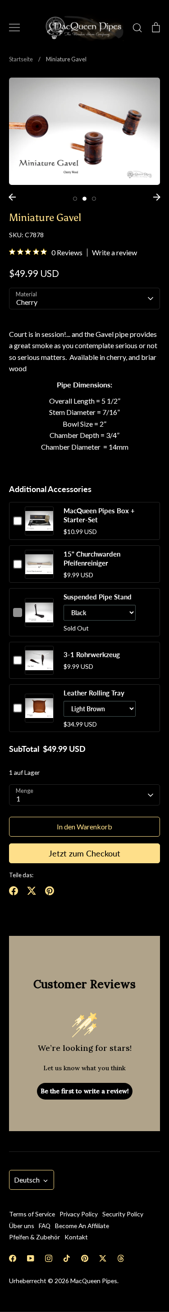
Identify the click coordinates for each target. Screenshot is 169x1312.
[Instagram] (49, 1258)
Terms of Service (32, 1214)
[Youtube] (31, 1258)
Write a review (114, 253)
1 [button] (75, 199)
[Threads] (121, 1258)
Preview (39, 530)
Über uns (21, 1225)
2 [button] (84, 199)
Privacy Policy (78, 1214)
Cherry (26, 302)
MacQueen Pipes (93, 1280)
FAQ (44, 1225)
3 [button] (94, 199)
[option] (84, 131)
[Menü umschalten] (14, 27)
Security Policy (122, 1214)
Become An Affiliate (82, 1225)
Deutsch (27, 1179)
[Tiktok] (67, 1258)
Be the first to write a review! (85, 1091)
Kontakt (76, 1237)
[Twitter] (103, 1258)
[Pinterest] (85, 1258)
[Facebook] (13, 1258)
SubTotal (24, 748)
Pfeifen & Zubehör (34, 1237)
